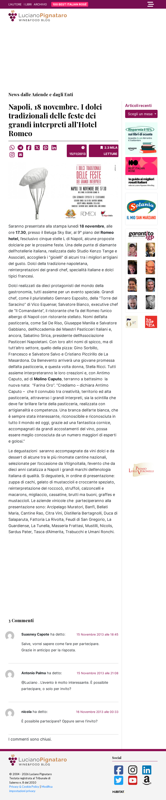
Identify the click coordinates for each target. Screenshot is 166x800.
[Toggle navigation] (135, 4)
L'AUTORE (15, 4)
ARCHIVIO (40, 4)
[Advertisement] (83, 57)
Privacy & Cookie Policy (24, 786)
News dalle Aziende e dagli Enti (40, 94)
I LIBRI (28, 4)
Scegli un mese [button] (141, 114)
